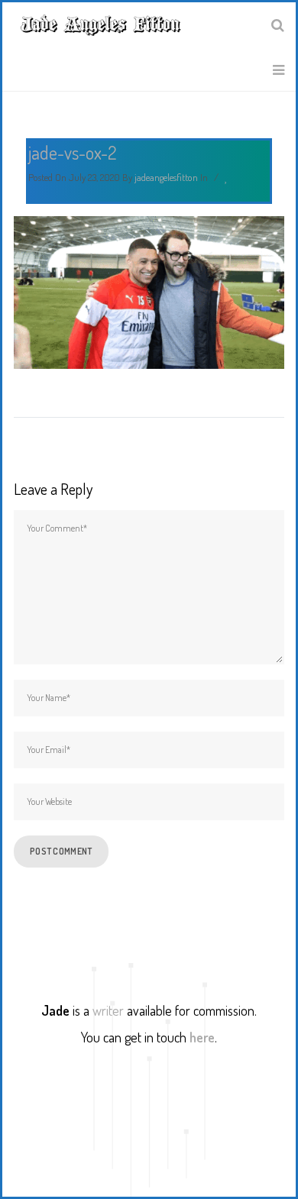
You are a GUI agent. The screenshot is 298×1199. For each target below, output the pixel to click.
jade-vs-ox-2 (72, 152)
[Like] (227, 178)
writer (108, 1010)
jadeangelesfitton (166, 177)
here (202, 1037)
